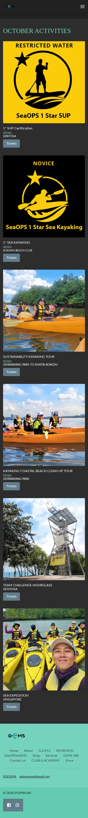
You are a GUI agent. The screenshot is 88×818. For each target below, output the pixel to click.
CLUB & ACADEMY (46, 760)
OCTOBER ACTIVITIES (37, 30)
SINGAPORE (12, 699)
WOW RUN (64, 750)
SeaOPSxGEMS (15, 755)
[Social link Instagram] (17, 805)
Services (52, 755)
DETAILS (7, 132)
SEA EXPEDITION (15, 695)
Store (69, 760)
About (28, 750)
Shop (36, 755)
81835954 (9, 776)
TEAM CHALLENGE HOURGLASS (27, 585)
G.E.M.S (44, 750)
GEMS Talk (71, 755)
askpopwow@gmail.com (34, 776)
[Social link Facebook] (9, 805)
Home (14, 750)
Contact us (18, 760)
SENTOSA (10, 589)
